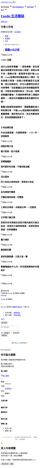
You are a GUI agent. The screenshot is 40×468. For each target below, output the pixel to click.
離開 (11, 464)
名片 (6, 41)
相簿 (6, 36)
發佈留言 (4, 335)
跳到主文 (4, 22)
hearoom (3, 295)
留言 (19, 307)
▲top (3, 319)
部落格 (7, 38)
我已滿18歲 (5, 464)
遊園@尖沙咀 (12, 49)
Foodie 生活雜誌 (12, 16)
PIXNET (9, 437)
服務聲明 (22, 439)
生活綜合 (17, 32)
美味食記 (17, 313)
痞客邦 (14, 307)
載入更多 (4, 323)
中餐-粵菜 (17, 315)
